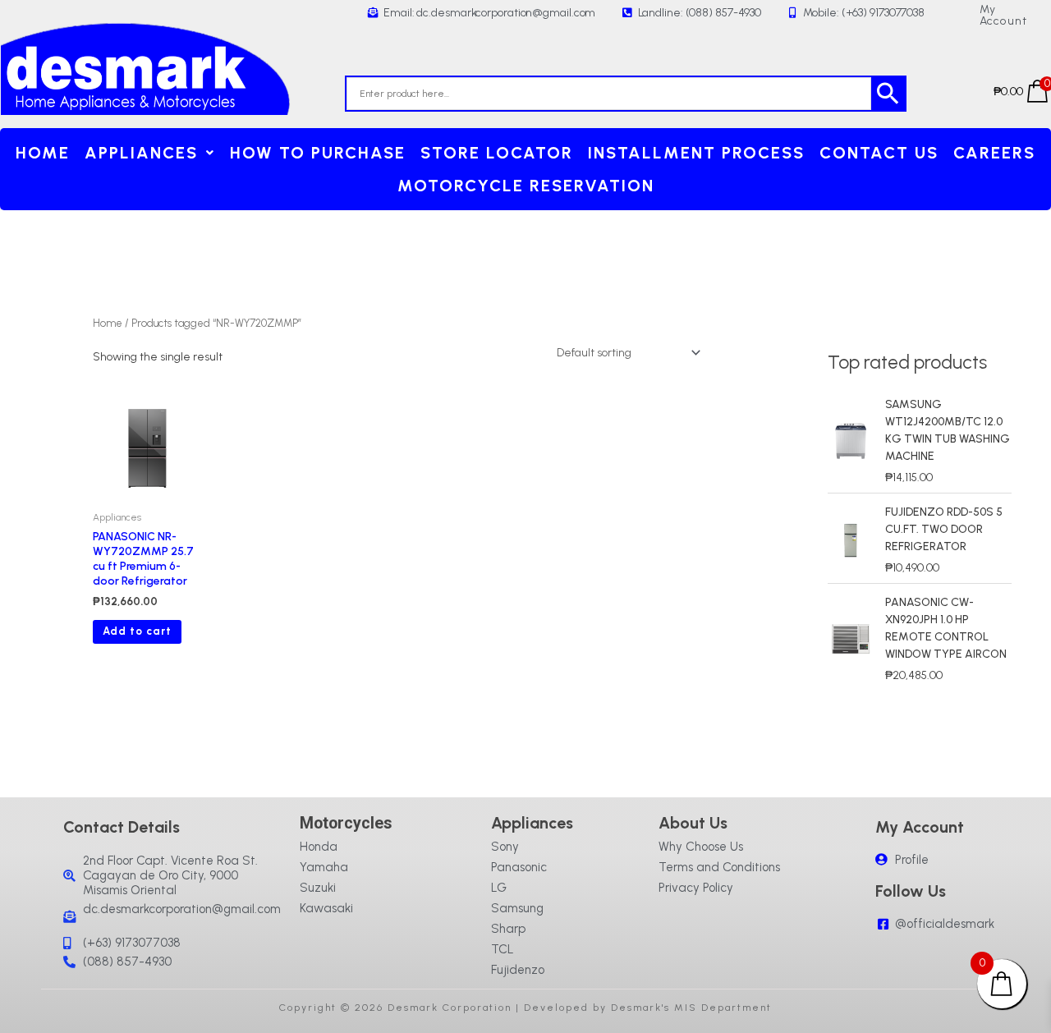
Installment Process (696, 153)
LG (499, 887)
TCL (502, 949)
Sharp (508, 928)
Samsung (517, 908)
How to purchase (318, 153)
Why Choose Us (701, 846)
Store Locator (496, 153)
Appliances (141, 153)
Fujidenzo (517, 969)
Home (43, 153)
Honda (318, 846)
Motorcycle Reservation (525, 185)
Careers (994, 153)
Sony (505, 846)
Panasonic (519, 867)
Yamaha (324, 867)
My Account (1003, 15)
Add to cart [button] (137, 631)
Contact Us (879, 153)
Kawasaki (326, 908)
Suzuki (318, 887)
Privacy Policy (696, 887)
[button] (150, 152)
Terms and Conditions (719, 867)
